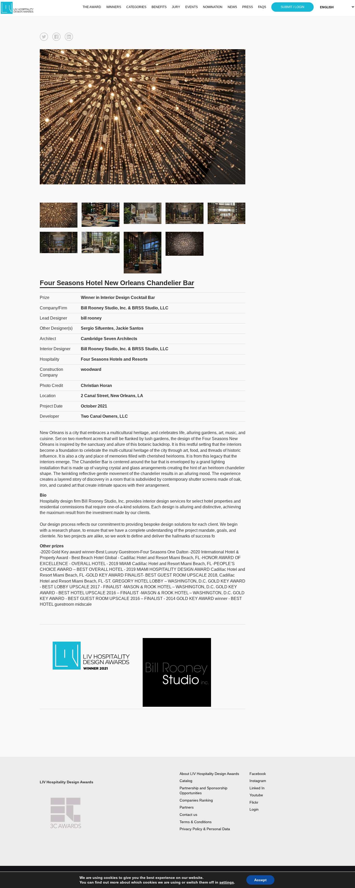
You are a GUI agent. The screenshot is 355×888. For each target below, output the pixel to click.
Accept (260, 880)
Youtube (256, 795)
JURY (176, 7)
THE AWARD (92, 7)
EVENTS (191, 7)
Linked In (257, 788)
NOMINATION (212, 7)
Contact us (188, 814)
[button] (44, 37)
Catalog (186, 781)
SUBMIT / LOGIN (292, 7)
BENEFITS (159, 7)
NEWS (232, 7)
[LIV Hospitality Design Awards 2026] (26, 8)
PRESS (247, 7)
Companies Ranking (196, 800)
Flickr (253, 802)
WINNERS (113, 7)
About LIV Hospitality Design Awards (209, 774)
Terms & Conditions (196, 822)
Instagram (257, 781)
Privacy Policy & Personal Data (205, 829)
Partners (187, 807)
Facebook (257, 774)
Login (254, 809)
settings (226, 882)
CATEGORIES (136, 7)
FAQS (262, 7)
